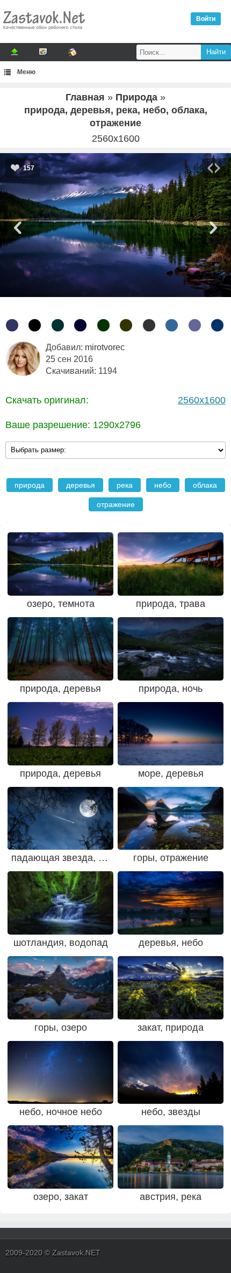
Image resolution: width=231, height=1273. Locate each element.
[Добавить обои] (14, 52)
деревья (80, 485)
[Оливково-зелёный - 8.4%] (126, 325)
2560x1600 (202, 400)
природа (30, 485)
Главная (85, 97)
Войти (205, 19)
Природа (136, 97)
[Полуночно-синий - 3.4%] (217, 325)
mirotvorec (105, 347)
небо (162, 485)
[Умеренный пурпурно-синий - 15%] (12, 325)
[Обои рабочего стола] (43, 32)
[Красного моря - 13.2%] (58, 325)
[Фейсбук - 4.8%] (171, 325)
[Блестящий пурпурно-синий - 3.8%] (195, 325)
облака (205, 485)
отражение (116, 504)
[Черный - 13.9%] (34, 325)
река (125, 485)
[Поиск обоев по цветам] (72, 52)
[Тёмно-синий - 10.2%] (80, 325)
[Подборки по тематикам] (43, 52)
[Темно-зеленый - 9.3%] (103, 325)
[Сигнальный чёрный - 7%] (149, 325)
